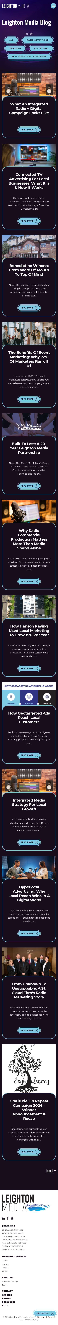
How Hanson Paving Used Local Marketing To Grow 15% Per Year (29, 630)
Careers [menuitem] (7, 1295)
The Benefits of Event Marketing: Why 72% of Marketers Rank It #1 (29, 359)
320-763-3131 (18, 1249)
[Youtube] (12, 1219)
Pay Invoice (43, 1313)
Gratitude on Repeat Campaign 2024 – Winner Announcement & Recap (29, 1110)
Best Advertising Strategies (29, 56)
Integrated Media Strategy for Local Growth (29, 804)
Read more (27, 130)
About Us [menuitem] (7, 1277)
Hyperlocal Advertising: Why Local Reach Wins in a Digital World (29, 893)
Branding (15, 48)
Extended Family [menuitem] (10, 1281)
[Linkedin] (3, 1219)
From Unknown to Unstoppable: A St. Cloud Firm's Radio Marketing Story (29, 990)
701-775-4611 (19, 1236)
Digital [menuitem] (5, 1267)
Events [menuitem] (5, 1264)
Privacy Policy (31, 1319)
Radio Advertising (38, 40)
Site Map (41, 1317)
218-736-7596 (20, 1243)
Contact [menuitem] (7, 1291)
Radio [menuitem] (5, 1260)
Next (49, 1171)
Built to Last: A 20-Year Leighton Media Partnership (29, 448)
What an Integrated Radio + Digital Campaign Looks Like (29, 108)
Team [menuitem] (4, 1285)
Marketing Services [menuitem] (14, 1257)
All (11, 40)
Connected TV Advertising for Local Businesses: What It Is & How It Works (29, 181)
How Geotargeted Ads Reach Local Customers (29, 717)
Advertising (41, 48)
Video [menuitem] (5, 1271)
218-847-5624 (22, 1239)
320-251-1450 (17, 1230)
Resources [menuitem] (8, 1302)
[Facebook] (7, 1219)
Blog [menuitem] (5, 1305)
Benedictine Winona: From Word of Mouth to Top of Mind (29, 270)
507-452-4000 (16, 1233)
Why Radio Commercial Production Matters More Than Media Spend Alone (29, 539)
